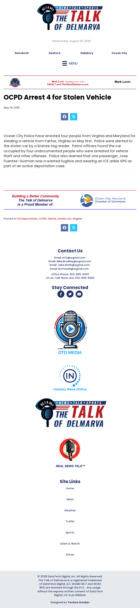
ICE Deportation (27, 218)
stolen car (64, 218)
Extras (70, 554)
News (70, 499)
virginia (77, 218)
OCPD (42, 218)
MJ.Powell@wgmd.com (74, 269)
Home (70, 488)
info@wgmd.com (74, 258)
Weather (70, 510)
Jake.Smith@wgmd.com (74, 265)
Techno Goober (79, 602)
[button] (61, 294)
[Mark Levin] (70, 82)
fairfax (52, 218)
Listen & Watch (70, 543)
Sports (70, 532)
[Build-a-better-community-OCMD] (70, 200)
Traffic (70, 521)
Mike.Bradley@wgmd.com (74, 261)
